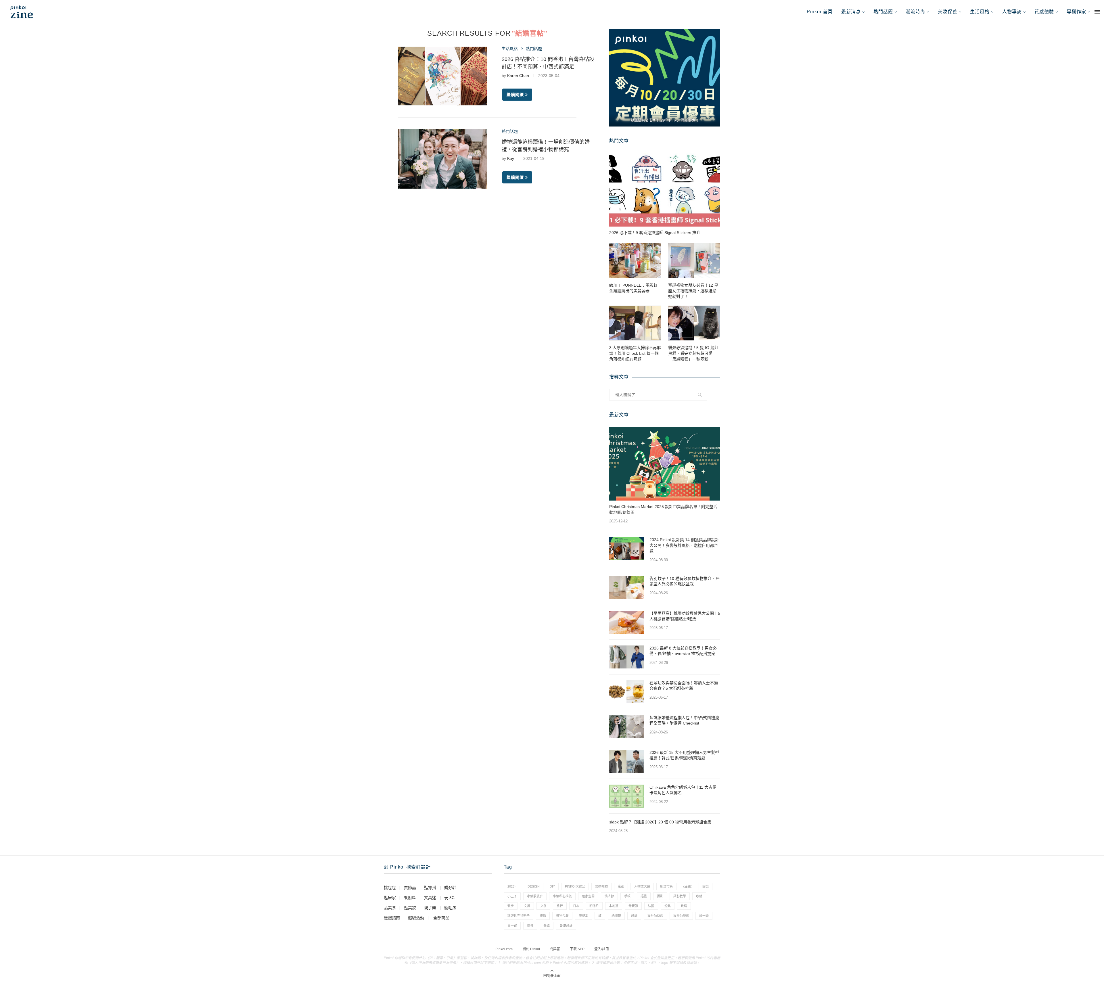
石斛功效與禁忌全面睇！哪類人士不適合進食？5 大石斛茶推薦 (683, 686)
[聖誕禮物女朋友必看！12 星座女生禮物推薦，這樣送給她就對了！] (694, 260)
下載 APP (577, 949)
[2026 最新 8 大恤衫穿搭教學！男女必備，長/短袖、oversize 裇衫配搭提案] (626, 656)
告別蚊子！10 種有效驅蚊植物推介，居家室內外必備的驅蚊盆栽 (684, 581)
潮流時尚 (915, 11)
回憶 (705, 886)
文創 (543, 906)
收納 (699, 896)
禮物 (543, 915)
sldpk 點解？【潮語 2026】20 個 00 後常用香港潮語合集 (660, 822)
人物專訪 (1012, 11)
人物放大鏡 (642, 886)
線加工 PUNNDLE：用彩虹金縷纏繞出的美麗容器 (633, 288)
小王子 (512, 896)
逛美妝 (410, 907)
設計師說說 (681, 915)
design (534, 886)
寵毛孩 (450, 907)
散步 (510, 906)
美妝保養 (947, 11)
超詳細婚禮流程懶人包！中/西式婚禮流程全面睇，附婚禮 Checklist (684, 720)
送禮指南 (392, 917)
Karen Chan (518, 75)
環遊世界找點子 (518, 915)
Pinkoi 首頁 (820, 11)
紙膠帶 (616, 915)
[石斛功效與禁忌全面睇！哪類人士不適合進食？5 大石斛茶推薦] (626, 691)
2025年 (512, 886)
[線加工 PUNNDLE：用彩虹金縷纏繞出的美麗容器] (635, 260)
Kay (510, 158)
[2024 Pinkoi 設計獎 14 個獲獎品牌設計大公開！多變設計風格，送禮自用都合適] (626, 548)
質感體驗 (1044, 11)
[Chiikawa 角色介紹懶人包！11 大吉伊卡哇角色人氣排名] (626, 796)
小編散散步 (535, 896)
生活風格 (980, 11)
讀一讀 (704, 915)
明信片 (594, 906)
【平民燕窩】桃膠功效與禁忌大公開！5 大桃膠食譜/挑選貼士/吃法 (684, 616)
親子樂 (430, 907)
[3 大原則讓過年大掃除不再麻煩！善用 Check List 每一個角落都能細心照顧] (635, 323)
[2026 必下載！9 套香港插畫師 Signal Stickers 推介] (664, 190)
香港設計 (566, 926)
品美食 (390, 907)
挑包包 (390, 887)
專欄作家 (1076, 11)
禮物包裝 (562, 915)
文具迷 (430, 897)
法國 (651, 906)
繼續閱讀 (515, 94)
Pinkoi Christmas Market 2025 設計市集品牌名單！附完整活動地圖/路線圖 (663, 509)
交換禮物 (601, 886)
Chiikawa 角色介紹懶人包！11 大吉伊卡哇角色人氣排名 (682, 790)
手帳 (627, 896)
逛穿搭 (430, 887)
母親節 (633, 906)
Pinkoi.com (504, 949)
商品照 (687, 886)
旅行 (560, 906)
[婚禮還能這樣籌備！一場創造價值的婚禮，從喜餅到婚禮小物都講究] (442, 159)
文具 (527, 906)
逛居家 (390, 897)
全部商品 (441, 917)
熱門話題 (883, 11)
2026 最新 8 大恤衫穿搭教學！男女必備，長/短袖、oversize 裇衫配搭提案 (683, 651)
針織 (546, 926)
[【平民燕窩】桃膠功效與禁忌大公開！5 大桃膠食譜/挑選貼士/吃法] (626, 622)
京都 (621, 886)
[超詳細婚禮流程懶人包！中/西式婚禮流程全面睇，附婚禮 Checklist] (626, 726)
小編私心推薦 (562, 896)
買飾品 (410, 887)
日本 (576, 906)
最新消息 (851, 11)
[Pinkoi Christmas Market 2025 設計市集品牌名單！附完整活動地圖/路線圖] (664, 464)
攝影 (660, 896)
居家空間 (588, 896)
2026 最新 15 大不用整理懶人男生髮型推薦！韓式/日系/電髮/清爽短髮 (684, 755)
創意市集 (666, 886)
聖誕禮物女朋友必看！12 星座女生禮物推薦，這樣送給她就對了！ (693, 291)
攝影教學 (679, 896)
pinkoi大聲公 (575, 886)
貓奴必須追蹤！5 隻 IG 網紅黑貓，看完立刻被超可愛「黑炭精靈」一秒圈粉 (693, 353)
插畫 (644, 896)
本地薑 (613, 906)
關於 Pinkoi (531, 949)
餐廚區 (410, 897)
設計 (634, 915)
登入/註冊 (601, 949)
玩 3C (449, 897)
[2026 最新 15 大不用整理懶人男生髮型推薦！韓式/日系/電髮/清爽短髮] (626, 761)
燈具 (667, 906)
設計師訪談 (655, 915)
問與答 (555, 949)
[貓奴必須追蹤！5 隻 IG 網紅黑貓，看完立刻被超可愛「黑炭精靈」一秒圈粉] (694, 323)
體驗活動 (416, 917)
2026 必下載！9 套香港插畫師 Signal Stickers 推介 (654, 232)
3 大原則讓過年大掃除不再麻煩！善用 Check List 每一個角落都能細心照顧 (635, 353)
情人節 (609, 896)
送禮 (530, 926)
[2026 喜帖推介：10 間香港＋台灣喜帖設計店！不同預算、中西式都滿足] (442, 76)
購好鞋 (450, 887)
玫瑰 (684, 906)
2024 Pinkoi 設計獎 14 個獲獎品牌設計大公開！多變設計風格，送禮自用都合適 (684, 545)
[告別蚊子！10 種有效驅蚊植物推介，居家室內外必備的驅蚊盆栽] (626, 587)
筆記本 (583, 915)
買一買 (512, 926)
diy (552, 886)
